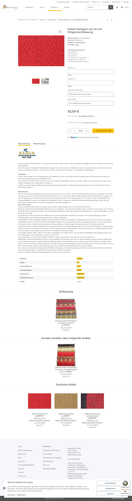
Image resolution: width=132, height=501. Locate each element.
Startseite (105, 2)
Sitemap (21, 469)
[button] (117, 7)
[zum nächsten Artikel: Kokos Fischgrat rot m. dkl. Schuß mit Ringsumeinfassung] (112, 20)
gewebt (79, 270)
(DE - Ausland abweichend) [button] (89, 122)
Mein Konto (116, 2)
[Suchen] (110, 7)
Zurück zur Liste (24, 20)
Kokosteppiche (80, 42)
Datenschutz (21, 495)
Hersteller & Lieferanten (81, 2)
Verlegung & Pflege (49, 469)
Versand (21, 472)
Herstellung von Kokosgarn (52, 458)
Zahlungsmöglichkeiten (26, 465)
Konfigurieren (110, 488)
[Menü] (128, 480)
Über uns (96, 2)
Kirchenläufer (47, 454)
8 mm (78, 266)
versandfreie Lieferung (86, 116)
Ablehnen (110, 494)
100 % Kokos (80, 274)
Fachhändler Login (63, 2)
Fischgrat (79, 258)
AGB (19, 458)
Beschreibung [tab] (24, 144)
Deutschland (80, 277)
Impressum (11, 495)
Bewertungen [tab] (39, 144)
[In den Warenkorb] (19, 26)
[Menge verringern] (70, 131)
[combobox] (91, 94)
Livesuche (21, 461)
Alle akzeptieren (110, 483)
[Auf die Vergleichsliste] (60, 31)
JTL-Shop (121, 498)
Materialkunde (48, 461)
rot (78, 262)
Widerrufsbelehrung (25, 450)
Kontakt (126, 2)
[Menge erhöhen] (86, 131)
